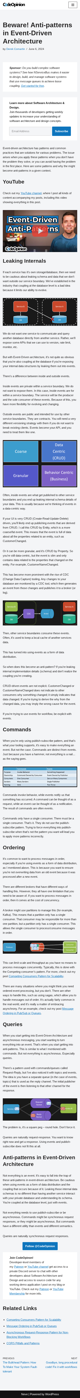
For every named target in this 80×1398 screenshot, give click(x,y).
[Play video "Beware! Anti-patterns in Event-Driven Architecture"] (40, 231)
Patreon (19, 1266)
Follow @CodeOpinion (40, 1246)
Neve (24, 1394)
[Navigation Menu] (72, 5)
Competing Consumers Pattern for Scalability (36, 976)
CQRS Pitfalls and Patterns (23, 1343)
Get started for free (32, 85)
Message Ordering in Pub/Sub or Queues (32, 1326)
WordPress (52, 1394)
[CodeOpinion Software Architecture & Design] (14, 5)
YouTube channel (31, 193)
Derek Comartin (15, 49)
